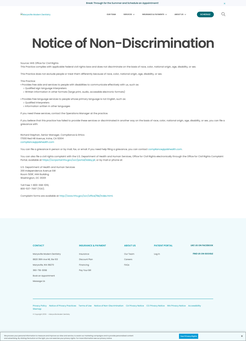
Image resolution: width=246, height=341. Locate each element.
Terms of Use (85, 305)
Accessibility (194, 305)
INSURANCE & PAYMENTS (153, 14)
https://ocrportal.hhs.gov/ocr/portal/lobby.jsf (68, 160)
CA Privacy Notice (135, 305)
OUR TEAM (111, 14)
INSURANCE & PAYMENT (92, 245)
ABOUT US (179, 14)
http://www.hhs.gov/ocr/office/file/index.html (86, 195)
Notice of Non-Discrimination (108, 305)
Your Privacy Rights (188, 336)
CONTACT (38, 245)
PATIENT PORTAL (163, 245)
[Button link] (223, 14)
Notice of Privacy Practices (62, 305)
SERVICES (128, 14)
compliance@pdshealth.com (37, 142)
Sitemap (37, 309)
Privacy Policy (40, 305)
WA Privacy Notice (176, 305)
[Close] (242, 336)
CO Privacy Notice (155, 305)
